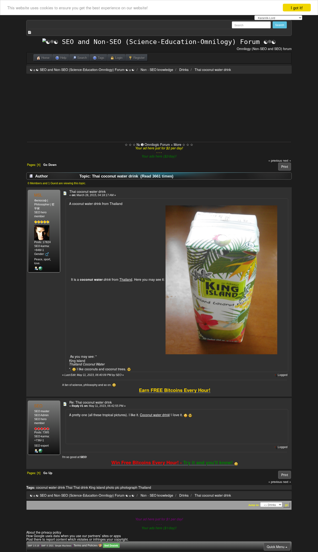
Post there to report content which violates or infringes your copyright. (77, 539)
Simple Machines (63, 546)
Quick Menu (276, 546)
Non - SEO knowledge (157, 69)
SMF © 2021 (47, 546)
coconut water (46, 487)
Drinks (184, 69)
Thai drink (80, 487)
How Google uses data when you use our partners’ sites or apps (73, 535)
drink (61, 487)
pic (117, 487)
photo (110, 487)
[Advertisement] (159, 107)
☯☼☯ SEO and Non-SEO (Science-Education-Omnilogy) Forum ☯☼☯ (82, 69)
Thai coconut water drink (213, 69)
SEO (38, 405)
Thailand (144, 487)
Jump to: (253, 505)
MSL (38, 195)
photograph (128, 487)
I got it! (297, 7)
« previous (275, 160)
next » (287, 160)
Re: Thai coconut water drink (90, 402)
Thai (69, 487)
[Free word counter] (40, 268)
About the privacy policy (43, 532)
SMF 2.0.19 (33, 546)
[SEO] (40, 451)
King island (97, 487)
